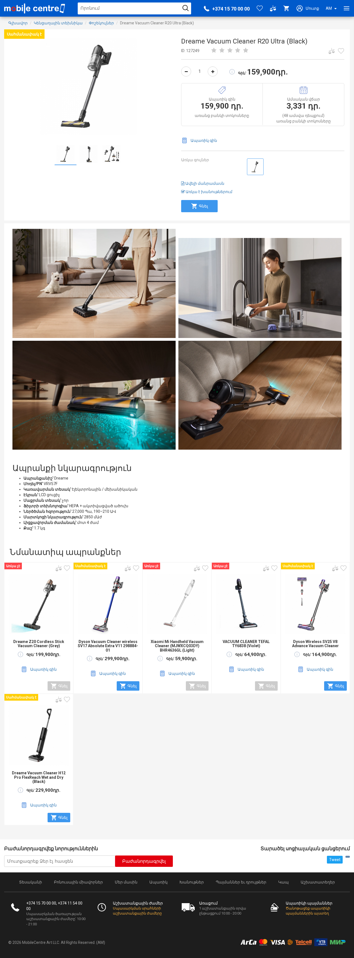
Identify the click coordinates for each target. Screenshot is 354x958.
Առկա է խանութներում (208, 191)
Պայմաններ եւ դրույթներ (241, 882)
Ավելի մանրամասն (204, 183)
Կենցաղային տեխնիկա (58, 23)
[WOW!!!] (245, 51)
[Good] (229, 51)
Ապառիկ (158, 882)
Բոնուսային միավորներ (78, 882)
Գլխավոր (18, 23)
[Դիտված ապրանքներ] (341, 51)
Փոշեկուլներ (101, 23)
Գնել (203, 206)
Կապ (283, 882)
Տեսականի (30, 882)
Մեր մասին (126, 882)
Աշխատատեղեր (318, 882)
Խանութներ (191, 882)
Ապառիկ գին (204, 140)
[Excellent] (237, 51)
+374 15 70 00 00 (231, 9)
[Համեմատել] (331, 51)
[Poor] (214, 51)
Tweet (334, 859)
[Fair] (222, 51)
